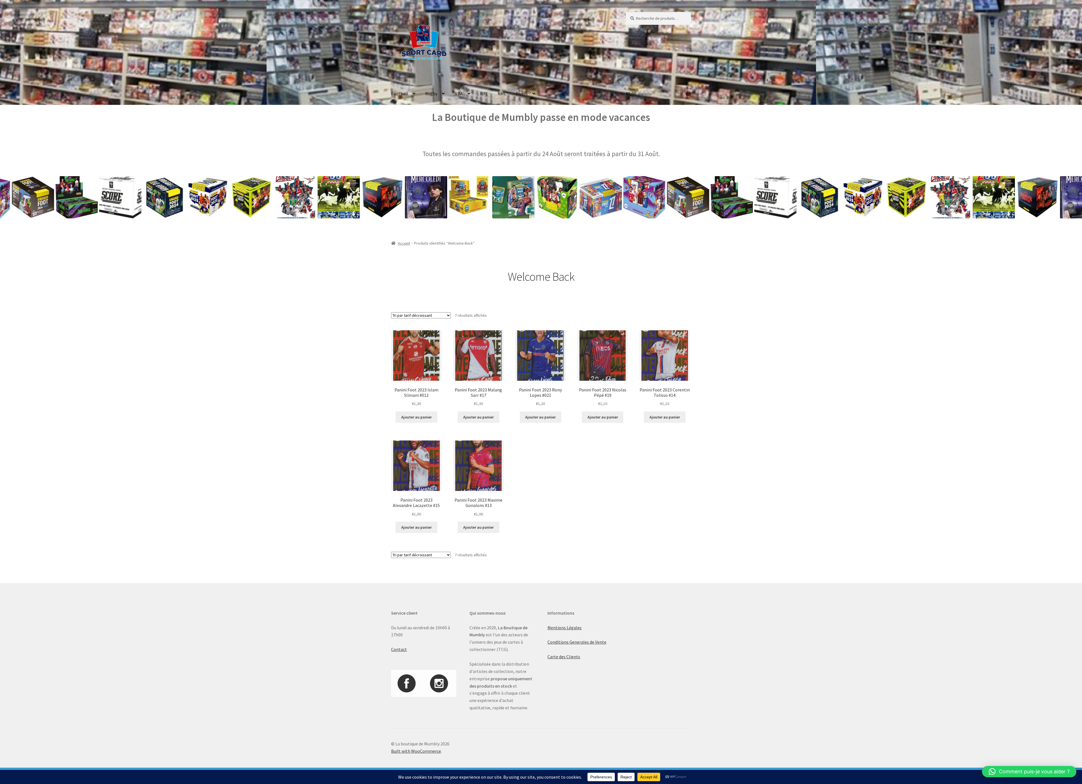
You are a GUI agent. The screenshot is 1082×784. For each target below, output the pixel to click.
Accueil (404, 243)
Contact (399, 649)
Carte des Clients (563, 656)
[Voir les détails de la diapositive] (35, 197)
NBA (458, 93)
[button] (1029, 771)
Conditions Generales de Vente (576, 642)
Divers (522, 93)
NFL (484, 93)
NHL (502, 93)
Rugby (431, 93)
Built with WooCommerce (416, 751)
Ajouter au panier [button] (416, 417)
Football (399, 93)
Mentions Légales (564, 627)
